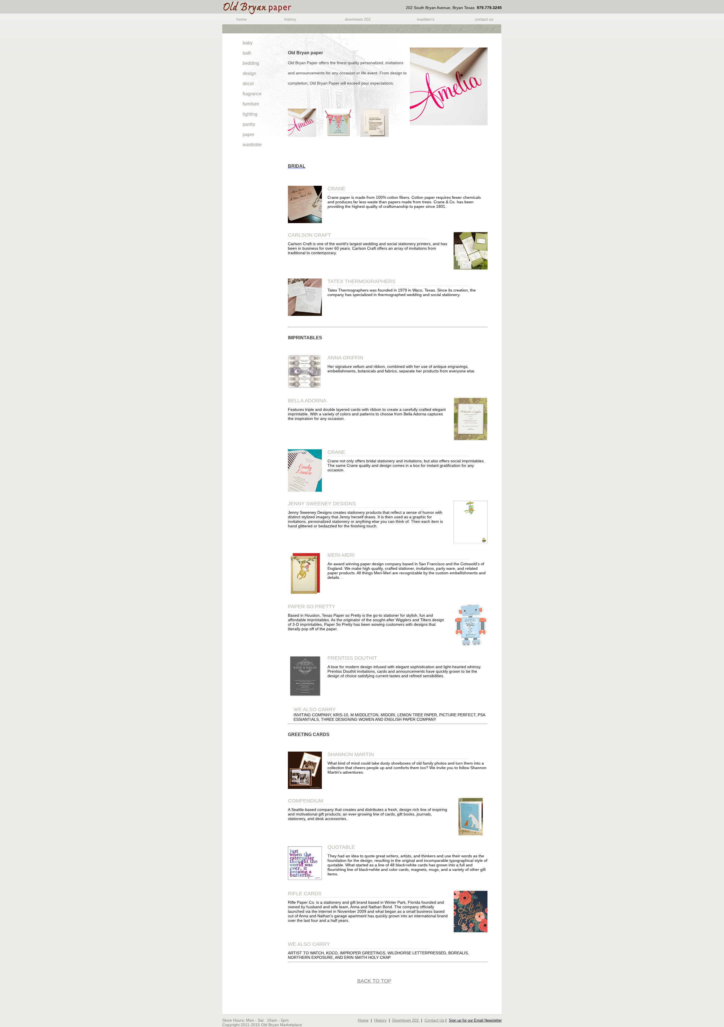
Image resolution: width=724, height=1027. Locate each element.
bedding (251, 63)
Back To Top (374, 981)
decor (248, 83)
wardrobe (252, 144)
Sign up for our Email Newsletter (475, 1020)
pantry (249, 124)
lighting (250, 114)
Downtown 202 (358, 19)
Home (241, 19)
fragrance (252, 93)
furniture (251, 104)
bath (247, 53)
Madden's (425, 19)
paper (248, 134)
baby (248, 42)
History (290, 19)
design (249, 73)
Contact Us (484, 19)
